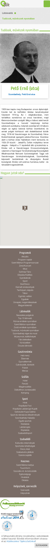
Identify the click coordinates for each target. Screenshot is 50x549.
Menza (25, 371)
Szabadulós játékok (25, 452)
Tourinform (25, 468)
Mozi (25, 269)
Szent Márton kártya (25, 465)
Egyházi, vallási (25, 296)
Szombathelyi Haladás (25, 418)
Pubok (25, 368)
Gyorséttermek (25, 362)
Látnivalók (7, 13)
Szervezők (25, 490)
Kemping (25, 393)
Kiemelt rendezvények (25, 287)
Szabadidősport (25, 433)
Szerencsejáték (25, 455)
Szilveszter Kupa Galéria (25, 412)
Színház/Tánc (25, 272)
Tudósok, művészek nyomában (18, 18)
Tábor (25, 293)
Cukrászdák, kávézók (25, 365)
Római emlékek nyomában (25, 321)
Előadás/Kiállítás (25, 275)
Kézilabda (25, 424)
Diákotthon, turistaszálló (25, 390)
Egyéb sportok (25, 421)
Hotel (25, 381)
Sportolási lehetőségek (25, 446)
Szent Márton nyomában (25, 324)
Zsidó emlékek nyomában (25, 327)
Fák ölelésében (25, 340)
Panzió (25, 384)
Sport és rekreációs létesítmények (25, 415)
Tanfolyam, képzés (25, 290)
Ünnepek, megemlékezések (25, 302)
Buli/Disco (25, 284)
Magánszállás (25, 387)
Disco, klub (25, 449)
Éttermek (25, 359)
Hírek (25, 403)
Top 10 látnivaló (25, 318)
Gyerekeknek (25, 278)
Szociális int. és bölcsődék (25, 471)
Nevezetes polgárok (25, 315)
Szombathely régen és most (25, 333)
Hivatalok (25, 477)
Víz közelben (25, 343)
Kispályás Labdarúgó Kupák (25, 409)
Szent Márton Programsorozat (25, 263)
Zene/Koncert (25, 266)
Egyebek (25, 299)
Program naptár (25, 260)
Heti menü (25, 355)
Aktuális (25, 257)
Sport (25, 281)
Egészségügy (25, 474)
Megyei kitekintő (25, 305)
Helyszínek (25, 493)
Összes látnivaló (25, 346)
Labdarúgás (25, 427)
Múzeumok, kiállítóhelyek (25, 336)
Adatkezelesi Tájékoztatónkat (21, 541)
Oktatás (25, 480)
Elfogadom (41, 545)
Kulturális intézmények (25, 443)
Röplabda (25, 430)
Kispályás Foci (25, 406)
